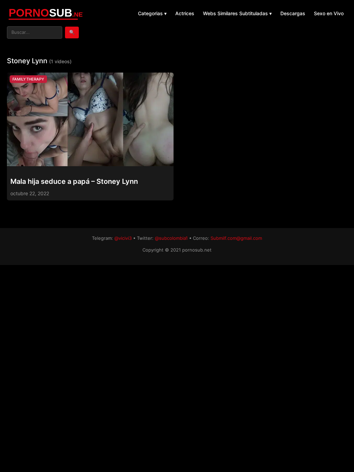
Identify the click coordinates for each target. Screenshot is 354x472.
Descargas (292, 13)
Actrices (184, 13)
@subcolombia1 (171, 238)
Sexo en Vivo (329, 13)
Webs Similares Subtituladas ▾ (237, 13)
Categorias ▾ (152, 13)
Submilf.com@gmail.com (236, 238)
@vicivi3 (123, 238)
